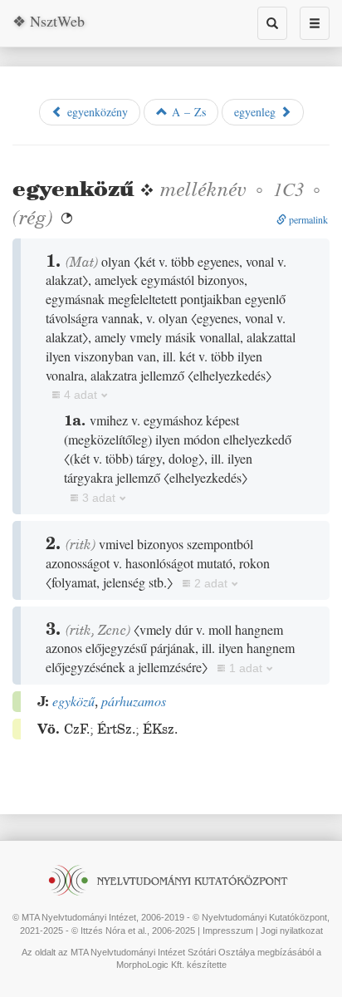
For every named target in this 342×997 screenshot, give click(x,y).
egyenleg (257, 112)
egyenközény (95, 112)
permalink (307, 219)
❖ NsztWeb (48, 21)
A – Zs (187, 112)
